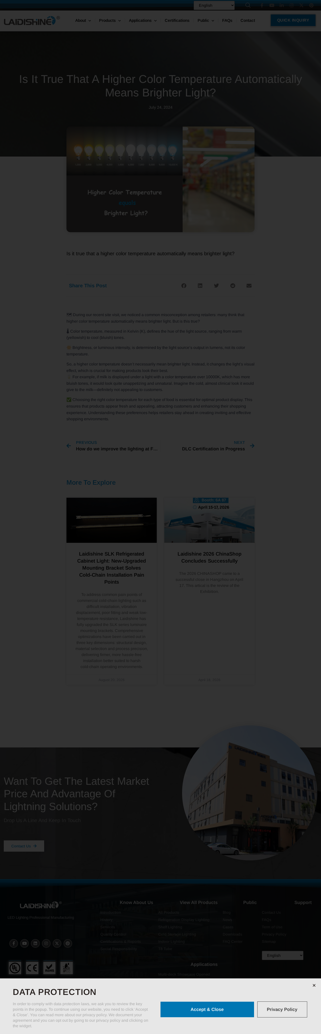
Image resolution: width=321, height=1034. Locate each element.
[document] (160, 517)
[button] (314, 985)
